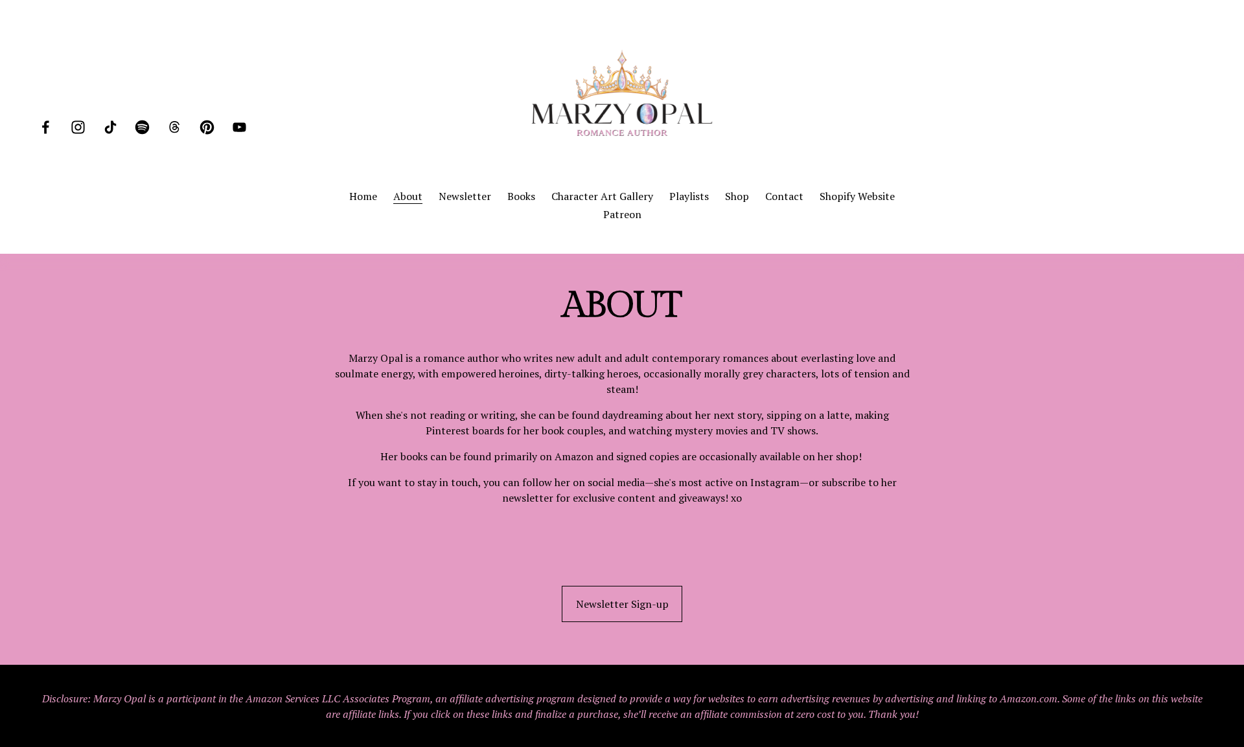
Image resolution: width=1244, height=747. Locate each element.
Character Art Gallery (602, 196)
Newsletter (465, 196)
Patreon (622, 214)
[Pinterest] (207, 127)
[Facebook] (46, 127)
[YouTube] (239, 127)
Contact (784, 196)
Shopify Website (857, 196)
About (407, 196)
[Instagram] (78, 127)
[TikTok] (110, 127)
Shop (737, 196)
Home (363, 196)
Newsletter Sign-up (622, 604)
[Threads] (175, 127)
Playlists (689, 196)
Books (521, 196)
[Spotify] (142, 127)
